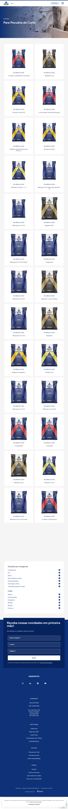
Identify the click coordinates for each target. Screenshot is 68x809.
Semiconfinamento (34, 581)
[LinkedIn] (30, 683)
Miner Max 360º (34, 732)
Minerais (34, 602)
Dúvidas (34, 769)
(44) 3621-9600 (34, 703)
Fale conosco (55, 3)
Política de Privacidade (46, 662)
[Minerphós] (6, 3)
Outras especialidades (34, 758)
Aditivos (34, 594)
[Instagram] (23, 683)
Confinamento (34, 570)
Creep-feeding (34, 597)
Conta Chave (34, 735)
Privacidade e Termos (46, 788)
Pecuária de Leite (34, 755)
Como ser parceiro (34, 772)
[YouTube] (45, 683)
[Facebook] (38, 683)
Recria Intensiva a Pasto (34, 578)
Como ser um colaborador (34, 779)
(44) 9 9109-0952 (34, 706)
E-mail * (12, 644)
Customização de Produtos (34, 738)
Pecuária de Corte (34, 752)
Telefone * (13, 651)
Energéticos (34, 600)
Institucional (34, 728)
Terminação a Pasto (34, 584)
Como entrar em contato (34, 775)
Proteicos (34, 608)
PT (11, 3)
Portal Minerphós (34, 741)
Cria (34, 573)
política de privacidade (36, 802)
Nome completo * (15, 638)
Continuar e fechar (34, 804)
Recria (34, 575)
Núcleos (34, 605)
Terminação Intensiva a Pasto (34, 586)
